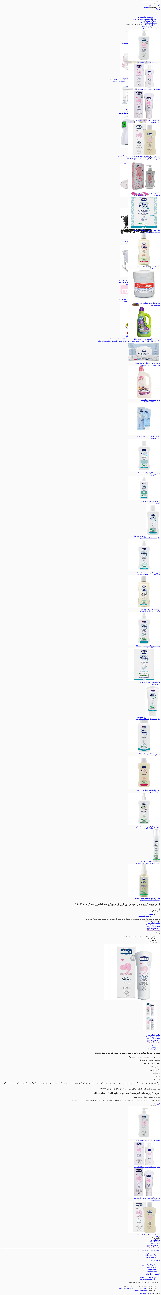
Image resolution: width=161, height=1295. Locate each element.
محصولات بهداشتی (143, 916)
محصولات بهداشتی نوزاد (145, 17)
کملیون (151, 914)
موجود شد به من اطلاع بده (153, 921)
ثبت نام (146, 7)
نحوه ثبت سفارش (151, 1253)
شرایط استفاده (152, 1267)
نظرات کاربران (152, 1049)
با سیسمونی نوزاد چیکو (153, 1274)
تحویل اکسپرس (154, 923)
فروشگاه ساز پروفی (144, 1293)
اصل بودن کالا (153, 930)
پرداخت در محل (153, 926)
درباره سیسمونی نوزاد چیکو (148, 1279)
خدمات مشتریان (155, 1260)
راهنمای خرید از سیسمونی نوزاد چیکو (149, 1250)
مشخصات (153, 1047)
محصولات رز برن (147, 28)
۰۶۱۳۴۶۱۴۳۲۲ (120, 1288)
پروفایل (158, 9)
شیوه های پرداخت (151, 1257)
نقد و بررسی (153, 1045)
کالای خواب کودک (147, 26)
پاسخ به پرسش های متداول (148, 1264)
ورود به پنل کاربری (154, 5)
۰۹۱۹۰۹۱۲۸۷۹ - (141, 1288)
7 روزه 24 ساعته (152, 924)
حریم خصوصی (152, 1269)
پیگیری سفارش (152, 1271)
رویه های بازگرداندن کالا (149, 1265)
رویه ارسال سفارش (150, 1255)
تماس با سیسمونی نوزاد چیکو (148, 1277)
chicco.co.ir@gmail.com (141, 1290)
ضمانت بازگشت (153, 928)
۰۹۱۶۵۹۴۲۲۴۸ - (130, 1288)
